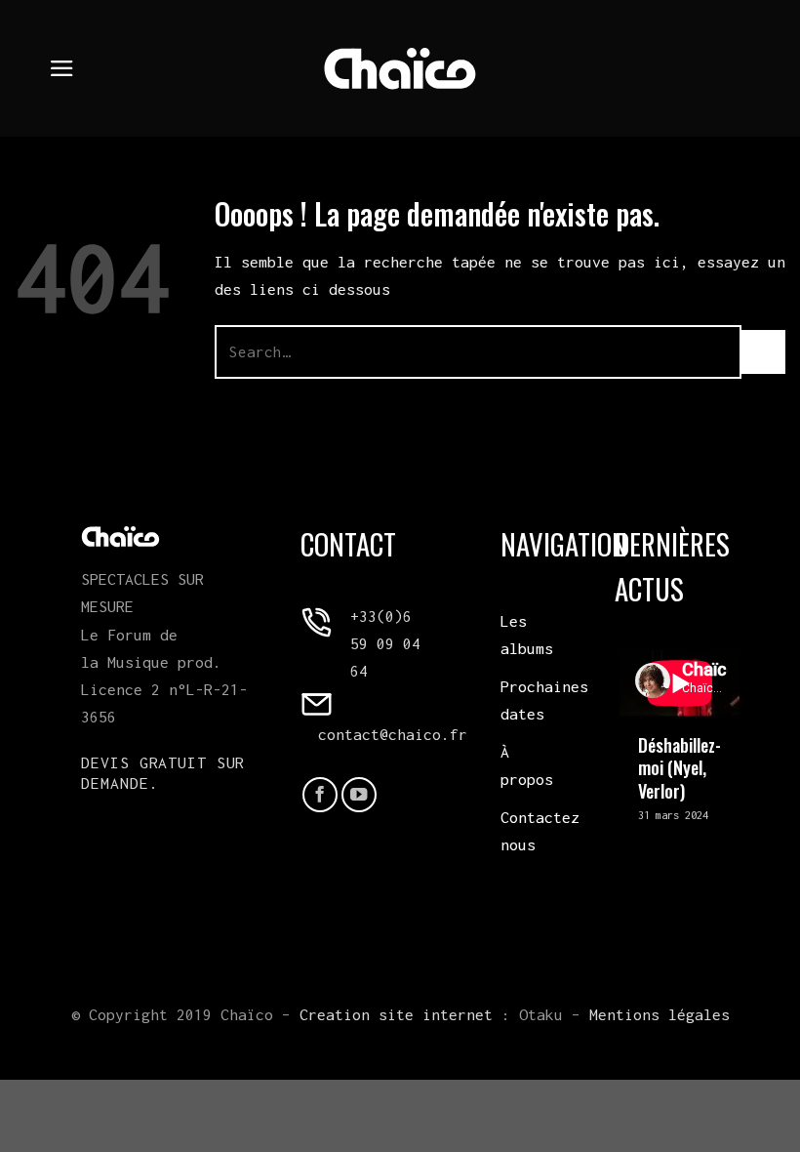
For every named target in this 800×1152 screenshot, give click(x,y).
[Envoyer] (763, 352)
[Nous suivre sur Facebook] (320, 794)
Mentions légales (659, 1014)
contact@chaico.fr (392, 734)
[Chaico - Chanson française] (400, 68)
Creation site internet (396, 1014)
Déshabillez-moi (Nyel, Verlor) (679, 767)
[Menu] (62, 68)
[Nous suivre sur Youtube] (359, 794)
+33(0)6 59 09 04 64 (385, 643)
